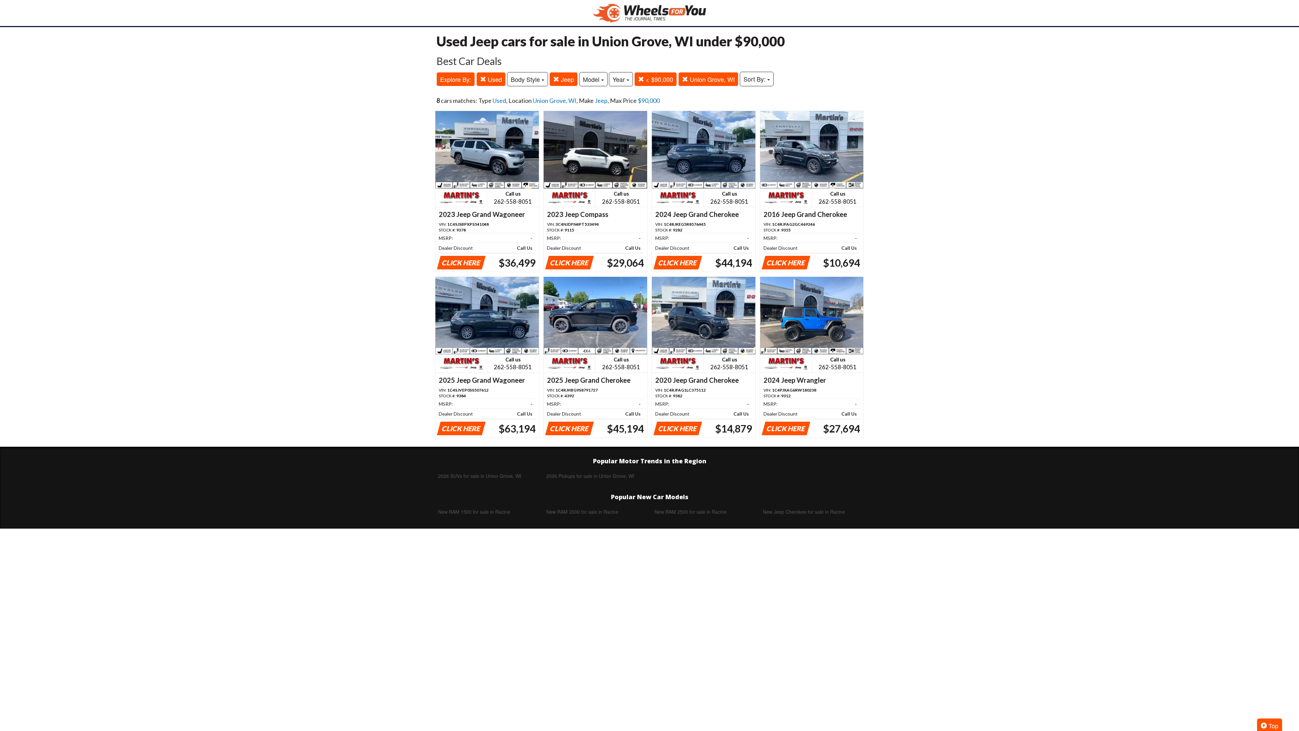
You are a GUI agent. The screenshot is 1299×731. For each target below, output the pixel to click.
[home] (649, 13)
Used (494, 79)
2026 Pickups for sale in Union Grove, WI (590, 475)
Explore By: (455, 79)
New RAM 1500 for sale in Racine (474, 511)
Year (619, 79)
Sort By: (755, 78)
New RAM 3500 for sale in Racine (582, 511)
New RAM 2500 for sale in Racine (691, 511)
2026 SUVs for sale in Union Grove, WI (479, 475)
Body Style (526, 79)
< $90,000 (658, 79)
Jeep (566, 79)
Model (592, 79)
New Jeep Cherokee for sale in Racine (804, 511)
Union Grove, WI (711, 79)
